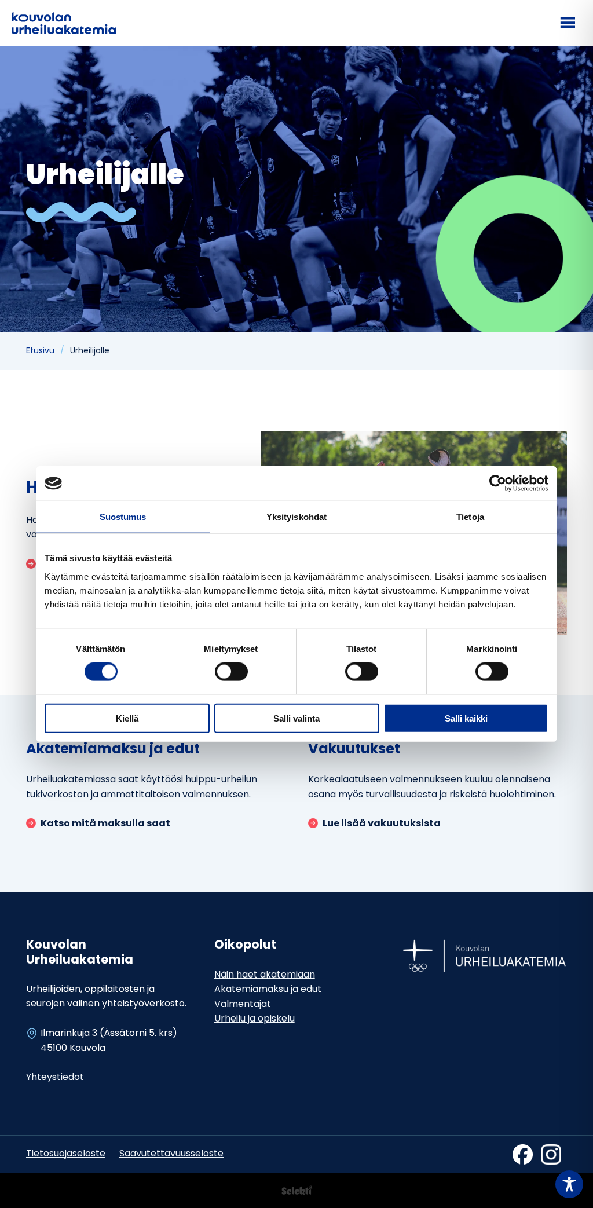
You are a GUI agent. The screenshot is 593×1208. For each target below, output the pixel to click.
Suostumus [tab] (123, 517)
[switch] (231, 671)
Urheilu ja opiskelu (254, 1019)
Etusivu (40, 351)
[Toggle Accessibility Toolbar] (569, 1184)
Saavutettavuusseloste (171, 1154)
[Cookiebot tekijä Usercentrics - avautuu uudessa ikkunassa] (497, 483)
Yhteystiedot (55, 1077)
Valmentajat (242, 1004)
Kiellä (127, 718)
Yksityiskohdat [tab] (296, 517)
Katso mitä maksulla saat (105, 824)
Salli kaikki (466, 718)
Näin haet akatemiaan (264, 975)
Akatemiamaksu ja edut (267, 989)
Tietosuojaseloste (65, 1154)
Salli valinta (296, 718)
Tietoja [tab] (470, 517)
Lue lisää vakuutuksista (382, 824)
